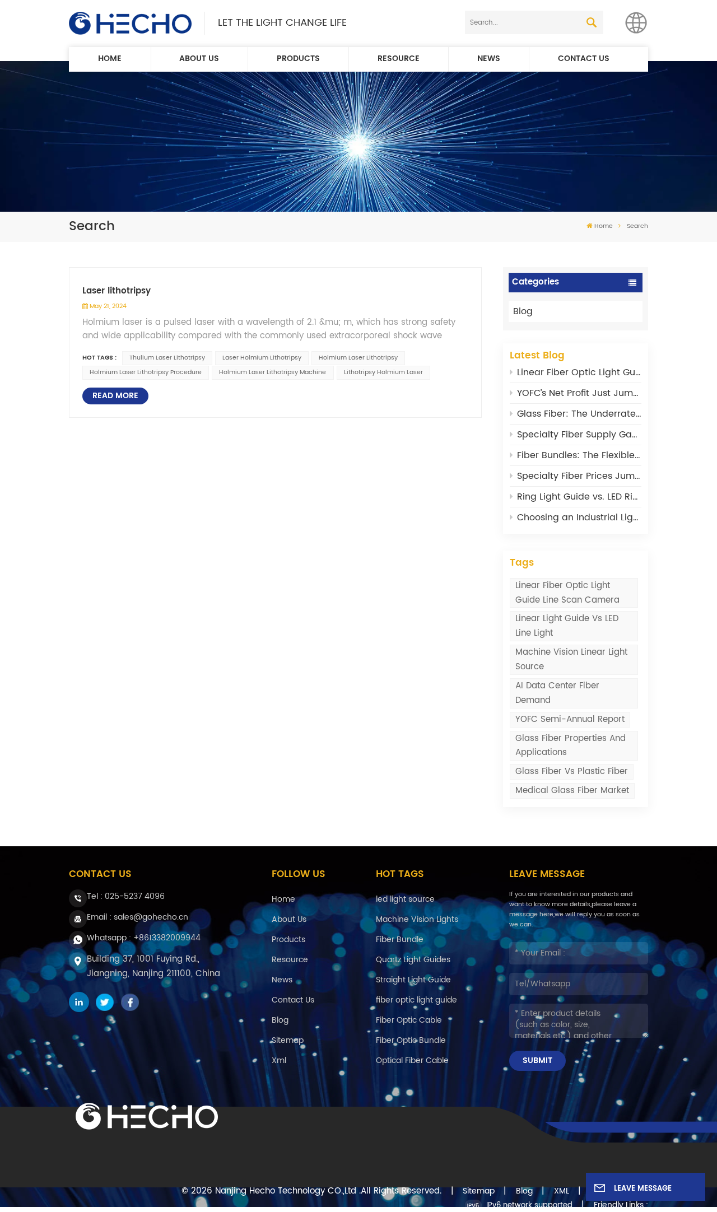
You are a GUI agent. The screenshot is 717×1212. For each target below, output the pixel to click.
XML (561, 1191)
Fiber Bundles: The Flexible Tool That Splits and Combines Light (579, 455)
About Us (199, 59)
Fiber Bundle (399, 939)
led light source (405, 899)
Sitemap (288, 1040)
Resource (399, 59)
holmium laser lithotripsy (358, 358)
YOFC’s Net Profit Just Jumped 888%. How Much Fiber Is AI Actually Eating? (579, 393)
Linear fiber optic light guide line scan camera (567, 593)
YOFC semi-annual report (570, 719)
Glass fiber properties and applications (570, 745)
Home (110, 59)
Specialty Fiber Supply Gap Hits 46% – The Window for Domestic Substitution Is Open (579, 434)
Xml (279, 1060)
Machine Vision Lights (417, 919)
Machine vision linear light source (571, 659)
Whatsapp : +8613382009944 (144, 937)
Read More (115, 396)
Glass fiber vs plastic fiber (571, 772)
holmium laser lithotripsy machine (272, 372)
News (488, 59)
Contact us (583, 59)
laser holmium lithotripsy (261, 358)
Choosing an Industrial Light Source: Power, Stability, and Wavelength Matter (579, 517)
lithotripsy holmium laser (383, 372)
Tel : (126, 896)
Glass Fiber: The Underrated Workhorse (579, 414)
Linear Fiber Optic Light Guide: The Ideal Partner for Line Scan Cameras (579, 372)
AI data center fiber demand (557, 693)
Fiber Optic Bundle (411, 1040)
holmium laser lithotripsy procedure (146, 372)
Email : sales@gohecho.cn (137, 917)
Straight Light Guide (413, 979)
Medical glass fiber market (572, 791)
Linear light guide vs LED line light (566, 626)
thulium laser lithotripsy (167, 358)
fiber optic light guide (416, 1000)
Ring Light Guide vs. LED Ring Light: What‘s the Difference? (579, 497)
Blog (523, 311)
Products (298, 59)
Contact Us (293, 1000)
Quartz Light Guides (413, 959)
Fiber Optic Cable (409, 1020)
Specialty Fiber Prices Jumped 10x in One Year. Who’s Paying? (579, 476)
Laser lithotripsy (116, 291)
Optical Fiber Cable (412, 1060)
